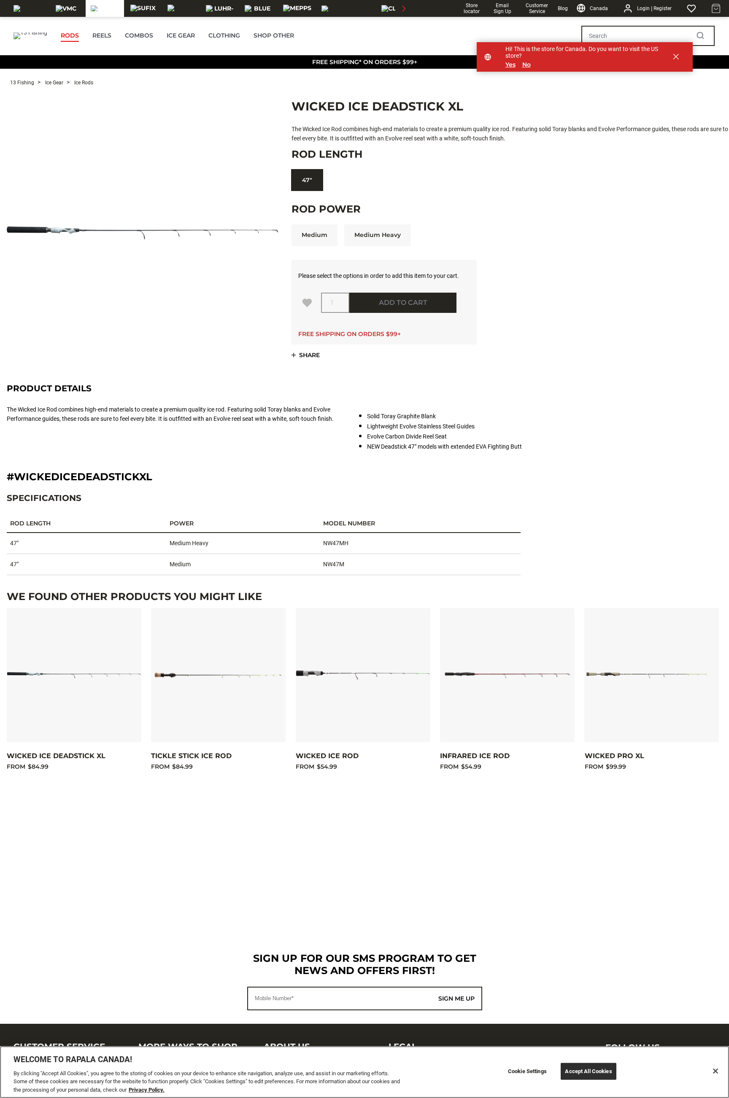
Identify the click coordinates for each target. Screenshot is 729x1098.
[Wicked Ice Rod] (363, 675)
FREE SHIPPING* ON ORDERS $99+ (364, 62)
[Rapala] (27, 8)
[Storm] (181, 8)
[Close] (715, 1071)
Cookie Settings (527, 1071)
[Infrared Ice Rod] (507, 675)
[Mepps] (297, 8)
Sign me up (456, 998)
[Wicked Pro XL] (652, 675)
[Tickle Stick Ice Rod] (218, 675)
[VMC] (66, 8)
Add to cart (403, 303)
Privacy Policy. (147, 1089)
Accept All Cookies (588, 1071)
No (526, 64)
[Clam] (393, 8)
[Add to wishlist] (307, 302)
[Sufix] (143, 8)
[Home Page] (30, 36)
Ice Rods (83, 83)
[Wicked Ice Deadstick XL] (74, 675)
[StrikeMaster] (345, 8)
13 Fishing (22, 83)
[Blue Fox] (259, 8)
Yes (510, 64)
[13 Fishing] (105, 8)
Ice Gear (53, 83)
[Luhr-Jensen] (220, 8)
